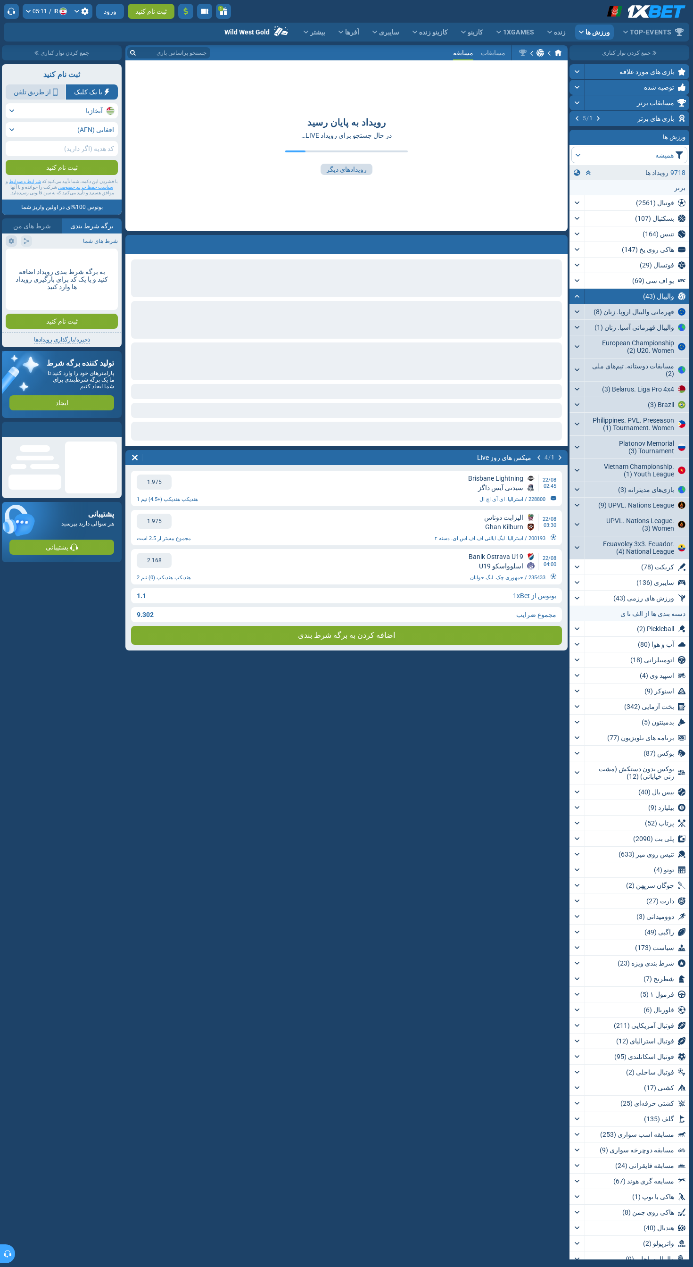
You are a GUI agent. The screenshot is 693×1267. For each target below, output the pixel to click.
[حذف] (134, 457)
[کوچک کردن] (577, 355)
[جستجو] (133, 52)
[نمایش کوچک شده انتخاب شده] (588, 231)
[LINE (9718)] (558, 52)
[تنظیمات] (81, 11)
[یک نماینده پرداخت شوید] (204, 11)
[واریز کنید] (185, 11)
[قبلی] (598, 118)
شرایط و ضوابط (25, 181)
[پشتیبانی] (11, 11)
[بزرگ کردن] (577, 71)
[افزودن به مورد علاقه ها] (578, 133)
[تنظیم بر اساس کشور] (577, 231)
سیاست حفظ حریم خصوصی (85, 187)
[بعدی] (577, 118)
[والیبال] (540, 52)
